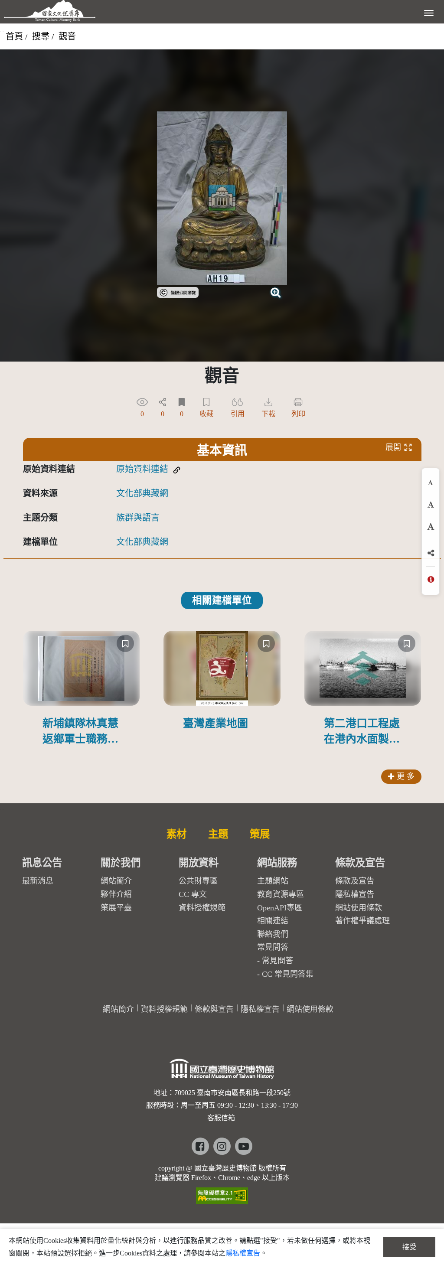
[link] (178, 291)
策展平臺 (116, 907)
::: (2, 32)
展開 (393, 447)
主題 (218, 834)
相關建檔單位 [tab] (222, 600)
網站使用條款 (358, 907)
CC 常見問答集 (287, 974)
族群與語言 (138, 517)
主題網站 (272, 881)
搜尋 (40, 36)
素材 (176, 834)
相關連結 (272, 920)
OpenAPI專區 (279, 907)
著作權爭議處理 (362, 920)
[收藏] (125, 643)
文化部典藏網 (142, 493)
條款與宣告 (214, 1009)
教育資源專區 (280, 894)
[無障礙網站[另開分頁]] (222, 1193)
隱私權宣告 (354, 894)
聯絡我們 (272, 934)
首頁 (14, 36)
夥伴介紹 (116, 894)
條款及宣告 (354, 881)
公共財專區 (198, 881)
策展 (260, 834)
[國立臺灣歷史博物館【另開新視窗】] (222, 1071)
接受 (409, 1247)
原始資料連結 (142, 469)
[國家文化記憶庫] (49, 11)
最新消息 (37, 881)
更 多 (406, 776)
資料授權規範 (202, 907)
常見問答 (277, 960)
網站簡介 (116, 881)
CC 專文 (193, 894)
